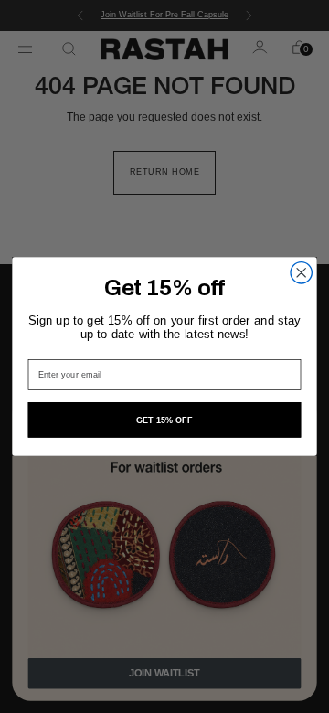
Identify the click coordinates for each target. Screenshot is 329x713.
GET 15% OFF (165, 420)
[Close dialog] (301, 272)
